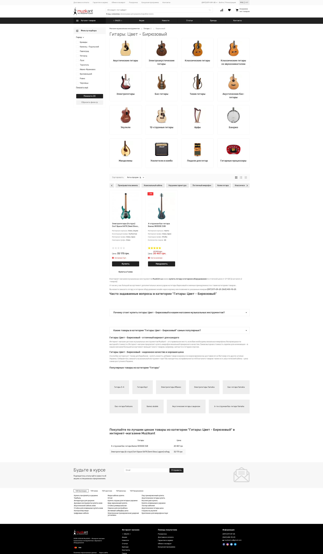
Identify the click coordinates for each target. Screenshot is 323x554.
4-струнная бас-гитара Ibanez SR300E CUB (129, 446)
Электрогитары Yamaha (204, 387)
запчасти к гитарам (182, 347)
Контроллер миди (81, 511)
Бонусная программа (150, 2)
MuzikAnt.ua (158, 279)
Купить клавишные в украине (154, 503)
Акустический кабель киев (85, 506)
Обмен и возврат (118, 2)
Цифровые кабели (81, 513)
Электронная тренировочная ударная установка (123, 514)
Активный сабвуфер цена (118, 511)
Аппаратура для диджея (84, 500)
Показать (88, 96)
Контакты (166, 2)
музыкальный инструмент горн (150, 359)
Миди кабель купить (116, 495)
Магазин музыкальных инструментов (125, 28)
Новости (165, 21)
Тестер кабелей (148, 506)
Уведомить (162, 264)
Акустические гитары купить (153, 498)
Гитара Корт (142, 387)
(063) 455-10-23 (229, 289)
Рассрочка (133, 2)
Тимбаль (77, 498)
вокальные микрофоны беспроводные (223, 342)
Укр (246, 2)
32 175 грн (178, 452)
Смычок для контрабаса (117, 508)
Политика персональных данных (85, 552)
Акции (141, 21)
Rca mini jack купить (150, 500)
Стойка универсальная (117, 506)
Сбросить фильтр (89, 102)
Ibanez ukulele (152, 406)
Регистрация (230, 2)
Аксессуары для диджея (130, 14)
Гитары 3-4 (119, 387)
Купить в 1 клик (126, 272)
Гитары (147, 28)
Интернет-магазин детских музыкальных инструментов (134, 342)
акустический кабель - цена (236, 359)
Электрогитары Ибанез (171, 387)
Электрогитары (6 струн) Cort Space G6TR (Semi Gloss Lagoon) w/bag (140, 452)
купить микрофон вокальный (168, 344)
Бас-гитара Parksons (124, 406)
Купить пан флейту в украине (86, 495)
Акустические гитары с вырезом (186, 406)
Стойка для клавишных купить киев (88, 508)
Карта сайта (103, 552)
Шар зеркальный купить (117, 503)
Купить (125, 264)
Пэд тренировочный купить (153, 495)
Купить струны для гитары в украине (123, 500)
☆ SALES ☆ (117, 21)
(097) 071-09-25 (214, 289)
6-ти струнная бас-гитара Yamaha (229, 406)
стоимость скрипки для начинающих (229, 344)
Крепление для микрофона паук (155, 513)
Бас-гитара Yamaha (236, 387)
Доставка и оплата (81, 2)
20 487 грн (178, 446)
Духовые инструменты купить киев (88, 503)
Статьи (189, 21)
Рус (242, 2)
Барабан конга (147, 14)
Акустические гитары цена (153, 508)
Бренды (213, 21)
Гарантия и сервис (100, 2)
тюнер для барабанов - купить (143, 356)
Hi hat (110, 498)
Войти (221, 2)
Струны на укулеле (149, 511)
